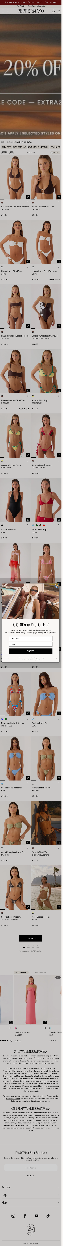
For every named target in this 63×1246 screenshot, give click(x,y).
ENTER (31, 651)
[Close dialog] (57, 586)
